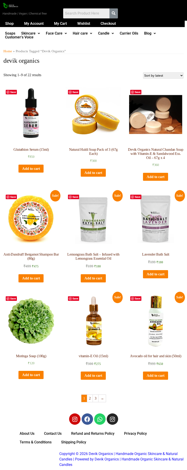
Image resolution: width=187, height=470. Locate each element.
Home (7, 51)
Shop (9, 23)
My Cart (60, 23)
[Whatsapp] (100, 419)
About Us (27, 433)
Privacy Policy (135, 433)
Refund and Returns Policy (92, 433)
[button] (30, 33)
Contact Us (53, 433)
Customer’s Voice (19, 37)
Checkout (108, 23)
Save (13, 92)
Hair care (80, 33)
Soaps (10, 33)
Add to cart (31, 169)
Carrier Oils (129, 33)
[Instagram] (75, 419)
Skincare (28, 33)
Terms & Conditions (36, 442)
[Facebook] (87, 419)
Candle (103, 33)
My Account (34, 23)
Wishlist (83, 23)
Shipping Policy (73, 442)
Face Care (54, 33)
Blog (147, 33)
